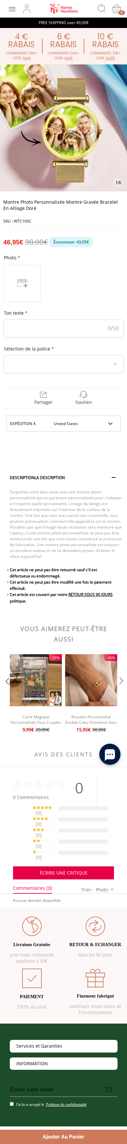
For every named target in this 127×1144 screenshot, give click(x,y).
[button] (6, 694)
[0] (116, 9)
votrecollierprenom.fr (61, 1113)
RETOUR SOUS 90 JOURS (90, 594)
